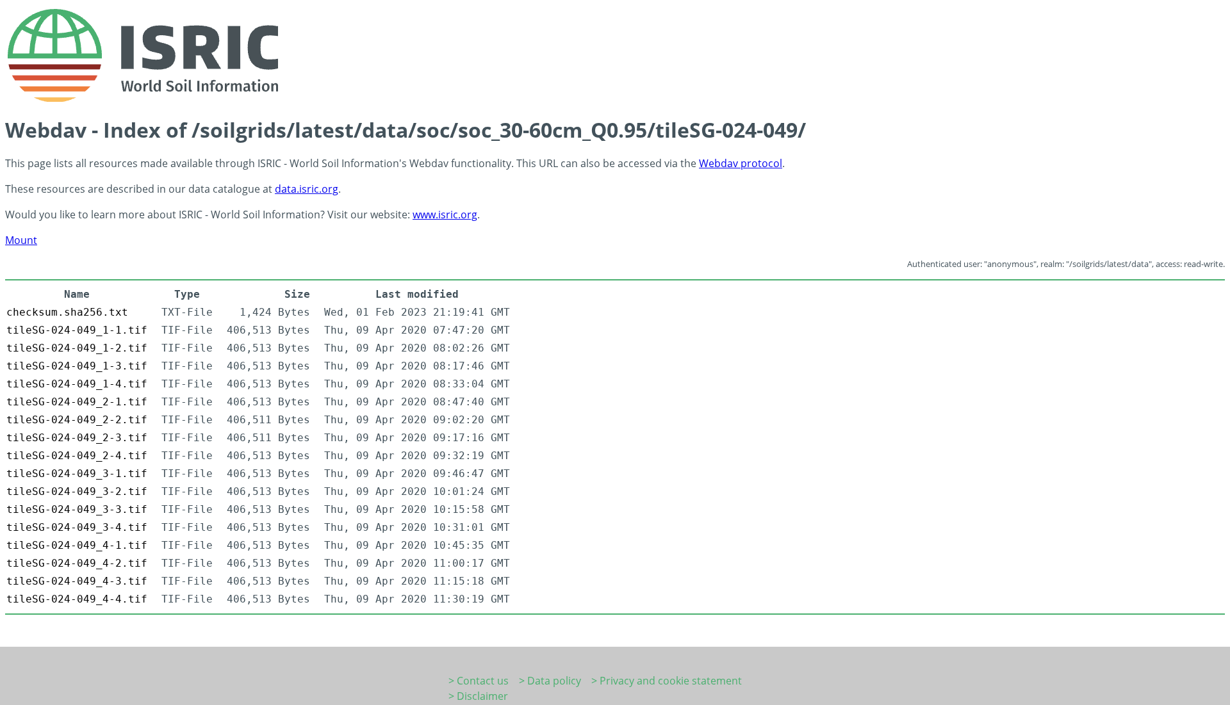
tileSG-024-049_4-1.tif (76, 545)
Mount (21, 240)
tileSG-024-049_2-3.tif (76, 438)
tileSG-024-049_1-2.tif (76, 348)
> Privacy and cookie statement (666, 681)
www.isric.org (445, 214)
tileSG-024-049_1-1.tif (76, 330)
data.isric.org (306, 189)
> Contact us (478, 681)
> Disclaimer (478, 696)
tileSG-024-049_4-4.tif (76, 599)
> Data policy (550, 681)
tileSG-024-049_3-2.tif (76, 491)
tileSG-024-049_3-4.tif (76, 527)
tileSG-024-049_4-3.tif (76, 581)
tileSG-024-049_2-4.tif (76, 456)
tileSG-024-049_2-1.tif (76, 402)
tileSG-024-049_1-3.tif (76, 366)
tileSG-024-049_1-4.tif (76, 384)
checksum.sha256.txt (67, 312)
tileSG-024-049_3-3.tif (76, 509)
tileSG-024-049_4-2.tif (76, 563)
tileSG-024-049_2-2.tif (76, 420)
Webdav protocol (740, 163)
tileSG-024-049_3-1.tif (76, 473)
